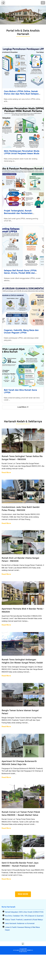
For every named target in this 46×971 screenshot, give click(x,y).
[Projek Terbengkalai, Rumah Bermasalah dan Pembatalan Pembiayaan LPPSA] (23, 187)
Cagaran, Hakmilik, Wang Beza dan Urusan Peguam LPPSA (21, 331)
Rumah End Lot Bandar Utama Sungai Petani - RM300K (20, 559)
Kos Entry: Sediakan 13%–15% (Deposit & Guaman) (24, 916)
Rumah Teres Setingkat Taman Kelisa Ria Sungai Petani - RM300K (22, 458)
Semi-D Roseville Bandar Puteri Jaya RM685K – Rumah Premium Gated (20, 864)
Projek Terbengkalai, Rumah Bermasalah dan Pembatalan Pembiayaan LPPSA (18, 213)
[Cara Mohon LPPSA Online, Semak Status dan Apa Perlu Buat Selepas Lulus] (23, 67)
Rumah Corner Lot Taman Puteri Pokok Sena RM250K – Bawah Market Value (21, 813)
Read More (6, 472)
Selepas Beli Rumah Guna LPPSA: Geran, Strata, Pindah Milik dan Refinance (20, 273)
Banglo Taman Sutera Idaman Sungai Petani (20, 712)
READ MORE (23, 894)
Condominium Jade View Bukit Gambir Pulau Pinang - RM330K (21, 508)
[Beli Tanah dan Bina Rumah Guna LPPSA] (23, 366)
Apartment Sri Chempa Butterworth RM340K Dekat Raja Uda (19, 763)
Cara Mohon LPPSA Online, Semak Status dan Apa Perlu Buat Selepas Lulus (21, 94)
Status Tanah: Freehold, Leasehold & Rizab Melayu (24, 920)
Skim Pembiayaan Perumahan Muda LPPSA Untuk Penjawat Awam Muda (21, 152)
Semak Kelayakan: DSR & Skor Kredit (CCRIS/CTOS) (24, 912)
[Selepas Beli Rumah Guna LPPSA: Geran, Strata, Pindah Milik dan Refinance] (23, 247)
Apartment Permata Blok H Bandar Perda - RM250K (23, 610)
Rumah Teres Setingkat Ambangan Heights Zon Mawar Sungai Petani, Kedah (22, 661)
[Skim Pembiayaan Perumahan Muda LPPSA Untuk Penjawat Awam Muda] (23, 127)
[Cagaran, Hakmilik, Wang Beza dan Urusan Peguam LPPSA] (23, 306)
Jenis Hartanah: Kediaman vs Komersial (19, 923)
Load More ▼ (23, 407)
